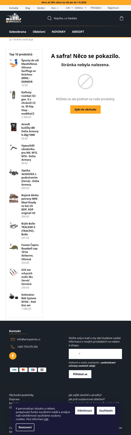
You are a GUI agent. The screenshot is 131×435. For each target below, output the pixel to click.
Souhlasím (106, 410)
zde (46, 419)
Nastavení (25, 427)
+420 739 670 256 (27, 346)
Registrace (113, 7)
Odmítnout (84, 410)
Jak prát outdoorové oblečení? (87, 399)
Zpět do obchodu (85, 109)
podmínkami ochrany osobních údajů (92, 364)
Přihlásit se (80, 374)
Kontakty (13, 7)
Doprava (14, 399)
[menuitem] (17, 31)
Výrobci (41, 7)
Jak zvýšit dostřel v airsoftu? (85, 395)
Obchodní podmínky (21, 395)
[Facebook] (12, 356)
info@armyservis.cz (28, 339)
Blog (27, 7)
